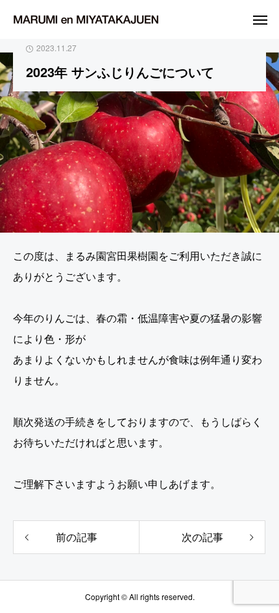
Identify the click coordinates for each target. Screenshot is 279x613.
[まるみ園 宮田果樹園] (86, 19)
